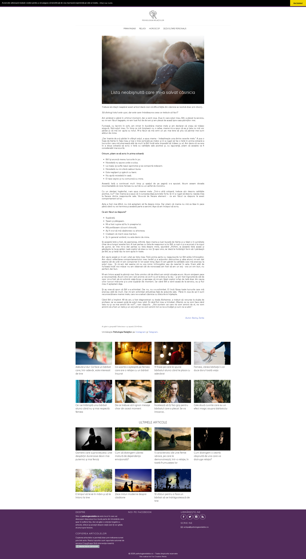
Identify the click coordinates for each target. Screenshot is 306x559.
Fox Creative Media (159, 556)
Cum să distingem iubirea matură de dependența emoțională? (129, 456)
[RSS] (202, 516)
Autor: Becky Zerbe (194, 317)
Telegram (153, 332)
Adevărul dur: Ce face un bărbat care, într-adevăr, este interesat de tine (93, 370)
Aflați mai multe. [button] (106, 3)
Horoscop (154, 28)
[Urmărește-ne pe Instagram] (196, 516)
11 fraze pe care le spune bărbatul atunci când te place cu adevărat (172, 370)
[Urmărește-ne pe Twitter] (190, 516)
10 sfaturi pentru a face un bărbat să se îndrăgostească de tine (172, 497)
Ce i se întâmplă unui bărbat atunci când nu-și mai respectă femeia (92, 408)
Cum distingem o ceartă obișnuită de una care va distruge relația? (207, 456)
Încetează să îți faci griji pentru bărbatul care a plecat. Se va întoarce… (171, 408)
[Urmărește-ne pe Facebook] (183, 516)
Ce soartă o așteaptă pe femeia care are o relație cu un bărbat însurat (132, 370)
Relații (142, 28)
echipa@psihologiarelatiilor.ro (196, 527)
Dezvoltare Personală (174, 28)
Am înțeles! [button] (298, 3)
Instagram (140, 332)
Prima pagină (130, 28)
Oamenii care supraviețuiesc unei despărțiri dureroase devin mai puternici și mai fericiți (94, 456)
